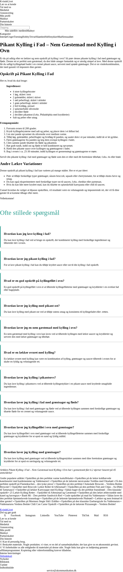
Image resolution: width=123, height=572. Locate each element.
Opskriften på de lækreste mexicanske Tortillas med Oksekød (82, 481)
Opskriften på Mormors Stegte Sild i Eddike (37, 501)
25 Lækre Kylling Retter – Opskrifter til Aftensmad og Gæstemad (43, 492)
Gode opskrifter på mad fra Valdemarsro (85, 495)
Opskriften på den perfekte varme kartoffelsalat (49, 478)
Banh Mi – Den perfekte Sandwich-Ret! (42, 495)
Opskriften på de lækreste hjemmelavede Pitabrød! (67, 498)
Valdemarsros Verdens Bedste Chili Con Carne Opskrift (28, 504)
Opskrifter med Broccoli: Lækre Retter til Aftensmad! (39, 487)
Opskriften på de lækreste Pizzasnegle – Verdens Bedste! (87, 504)
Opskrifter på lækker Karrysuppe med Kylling (39, 489)
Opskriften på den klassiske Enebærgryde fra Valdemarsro (90, 501)
